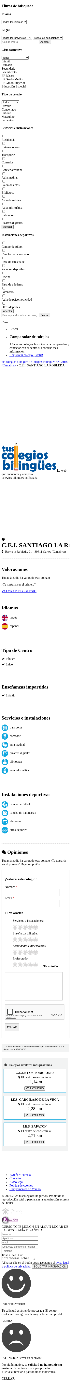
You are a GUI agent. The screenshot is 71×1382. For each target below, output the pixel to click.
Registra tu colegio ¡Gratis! (26, 355)
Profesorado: (20, 958)
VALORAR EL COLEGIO (19, 591)
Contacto (15, 1178)
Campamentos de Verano (25, 1189)
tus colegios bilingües (15, 361)
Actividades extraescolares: (29, 946)
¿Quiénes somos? (20, 1174)
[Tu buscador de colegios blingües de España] (29, 470)
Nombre (11, 887)
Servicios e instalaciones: (28, 920)
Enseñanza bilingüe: (25, 933)
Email (9, 897)
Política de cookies (21, 1185)
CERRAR (8, 1321)
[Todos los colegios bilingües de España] (18, 1168)
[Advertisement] (35, 405)
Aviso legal (16, 1182)
